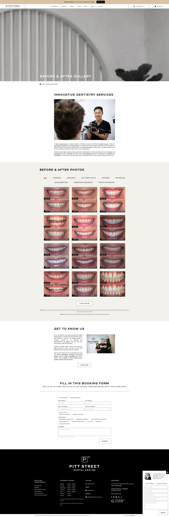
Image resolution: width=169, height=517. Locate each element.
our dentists (66, 341)
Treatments (54, 6)
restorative (64, 145)
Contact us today (58, 359)
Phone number (90, 406)
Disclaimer (57, 515)
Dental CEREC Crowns (39, 489)
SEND (163, 513)
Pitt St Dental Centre (61, 144)
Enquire (84, 365)
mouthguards (57, 153)
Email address (63, 406)
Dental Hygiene (38, 491)
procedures (110, 153)
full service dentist (87, 147)
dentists (65, 358)
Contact (100, 6)
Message (61, 426)
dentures (110, 152)
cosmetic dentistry (74, 145)
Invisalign (69, 153)
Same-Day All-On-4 (38, 493)
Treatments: (62, 417)
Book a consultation (69, 356)
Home (43, 84)
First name (62, 400)
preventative (57, 145)
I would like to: (63, 412)
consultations (57, 155)
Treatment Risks (69, 515)
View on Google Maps (116, 485)
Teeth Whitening (87, 153)
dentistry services (104, 144)
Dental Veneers (38, 485)
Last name (88, 400)
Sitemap (74, 515)
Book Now (101, 2)
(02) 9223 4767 (69, 359)
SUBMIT (105, 441)
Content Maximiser (132, 515)
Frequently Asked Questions (119, 489)
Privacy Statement (63, 515)
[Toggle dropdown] (58, 6)
